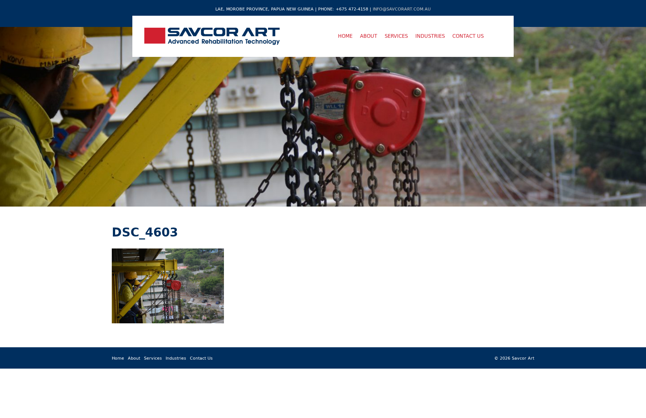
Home (345, 36)
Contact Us (468, 36)
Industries (430, 36)
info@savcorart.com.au (402, 9)
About (368, 36)
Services (396, 36)
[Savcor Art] (212, 36)
